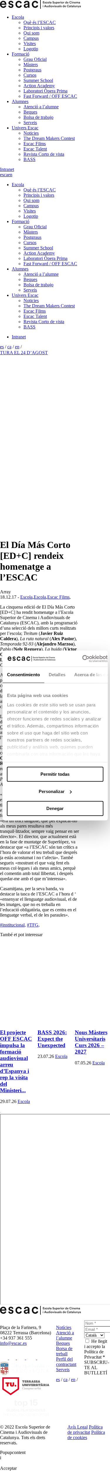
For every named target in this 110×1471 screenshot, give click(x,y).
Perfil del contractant (66, 1362)
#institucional (13, 924)
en (10, 174)
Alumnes (20, 101)
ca (6, 174)
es (2, 174)
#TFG (33, 924)
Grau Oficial (35, 59)
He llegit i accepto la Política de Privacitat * (95, 1349)
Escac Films (34, 143)
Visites (29, 43)
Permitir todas (55, 774)
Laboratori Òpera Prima (45, 90)
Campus (31, 38)
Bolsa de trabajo (38, 117)
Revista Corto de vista (43, 154)
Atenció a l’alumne (41, 106)
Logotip (30, 48)
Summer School (38, 80)
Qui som (31, 32)
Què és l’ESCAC (39, 22)
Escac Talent (35, 148)
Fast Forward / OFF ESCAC (50, 96)
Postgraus (32, 69)
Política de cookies (86, 1435)
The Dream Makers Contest (49, 138)
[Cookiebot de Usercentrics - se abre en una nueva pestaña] (82, 658)
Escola (18, 17)
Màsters (30, 64)
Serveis (30, 122)
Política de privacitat (85, 1429)
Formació (20, 54)
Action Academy (39, 85)
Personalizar (52, 791)
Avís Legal (77, 1426)
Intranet (7, 169)
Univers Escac (25, 127)
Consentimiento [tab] (23, 674)
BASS (29, 159)
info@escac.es (13, 1343)
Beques (30, 111)
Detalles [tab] (56, 674)
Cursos (29, 75)
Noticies (31, 133)
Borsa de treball (64, 1351)
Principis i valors (38, 27)
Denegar (55, 808)
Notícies (63, 1327)
